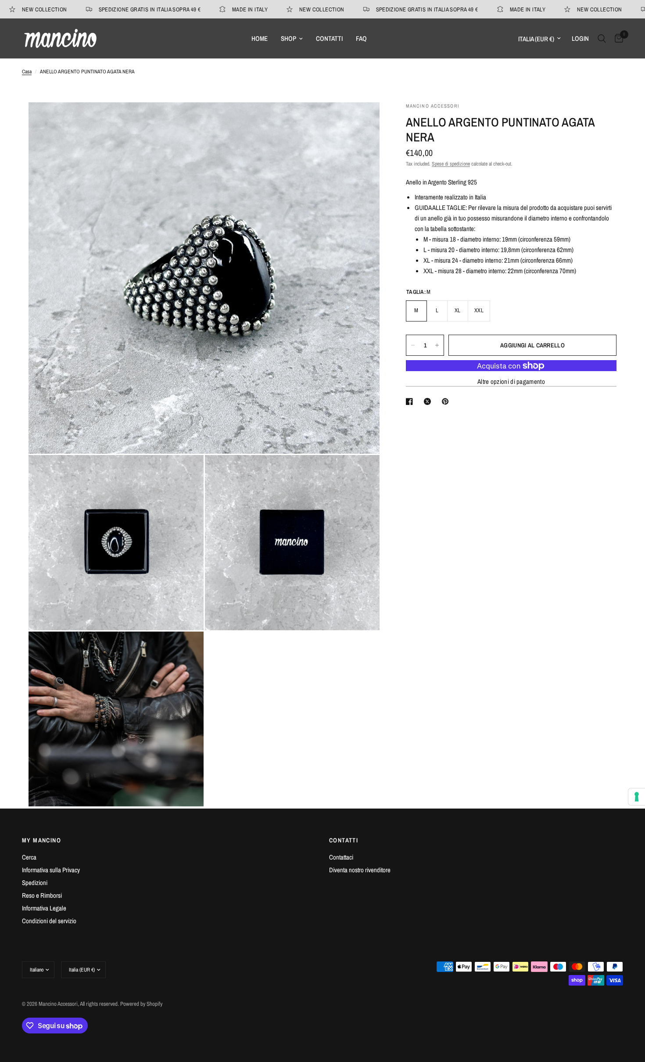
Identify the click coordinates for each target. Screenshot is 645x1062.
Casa (27, 71)
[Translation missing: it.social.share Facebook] (411, 401)
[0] (616, 38)
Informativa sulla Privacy (51, 869)
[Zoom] (361, 120)
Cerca (29, 857)
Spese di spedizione (451, 163)
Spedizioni (34, 882)
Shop (288, 38)
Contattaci (341, 857)
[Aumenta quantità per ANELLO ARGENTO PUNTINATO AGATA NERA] (437, 345)
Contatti (329, 38)
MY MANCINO (41, 840)
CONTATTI (343, 840)
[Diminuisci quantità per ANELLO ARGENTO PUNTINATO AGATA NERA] (412, 345)
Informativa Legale (44, 908)
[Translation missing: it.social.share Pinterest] (447, 401)
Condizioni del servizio (49, 920)
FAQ (361, 38)
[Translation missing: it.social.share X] (429, 401)
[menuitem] (259, 38)
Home (259, 38)
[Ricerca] (601, 38)
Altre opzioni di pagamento (511, 381)
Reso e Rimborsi (42, 895)
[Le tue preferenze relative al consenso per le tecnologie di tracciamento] (636, 796)
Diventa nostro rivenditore (360, 869)
